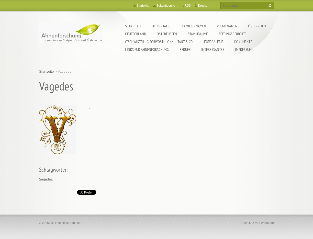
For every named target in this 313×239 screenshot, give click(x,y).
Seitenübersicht (166, 5)
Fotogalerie (214, 41)
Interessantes (212, 49)
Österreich (257, 25)
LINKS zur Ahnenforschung (147, 49)
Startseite (133, 25)
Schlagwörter (53, 169)
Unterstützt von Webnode (257, 223)
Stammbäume (198, 33)
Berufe (184, 49)
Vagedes (46, 179)
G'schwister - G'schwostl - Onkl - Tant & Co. (159, 41)
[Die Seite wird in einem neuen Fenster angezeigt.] (57, 129)
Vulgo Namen (227, 25)
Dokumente (243, 41)
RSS (188, 5)
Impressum (243, 49)
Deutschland (135, 33)
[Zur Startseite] (71, 35)
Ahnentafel (161, 25)
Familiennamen (194, 25)
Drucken (203, 5)
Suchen (269, 5)
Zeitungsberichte (232, 33)
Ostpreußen (167, 33)
